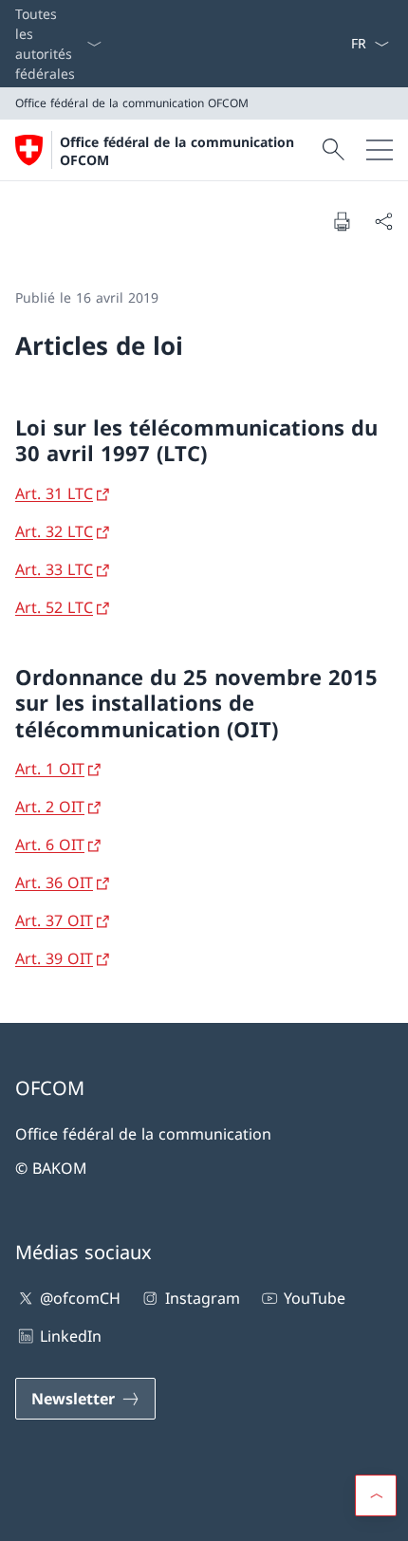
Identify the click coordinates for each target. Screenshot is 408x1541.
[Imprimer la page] (341, 221)
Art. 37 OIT (54, 920)
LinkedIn (71, 1336)
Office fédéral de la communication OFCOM (177, 151)
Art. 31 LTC (54, 493)
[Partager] (383, 221)
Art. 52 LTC (54, 607)
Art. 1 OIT (49, 768)
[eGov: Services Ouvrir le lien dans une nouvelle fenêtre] (342, 43)
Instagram (202, 1298)
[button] (376, 1495)
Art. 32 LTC (54, 531)
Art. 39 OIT (54, 958)
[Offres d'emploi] (335, 43)
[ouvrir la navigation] (379, 150)
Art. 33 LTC (54, 569)
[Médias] (327, 43)
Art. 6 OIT (49, 844)
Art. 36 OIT (54, 882)
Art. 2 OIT (49, 806)
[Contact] (320, 43)
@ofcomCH (80, 1298)
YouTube (314, 1298)
